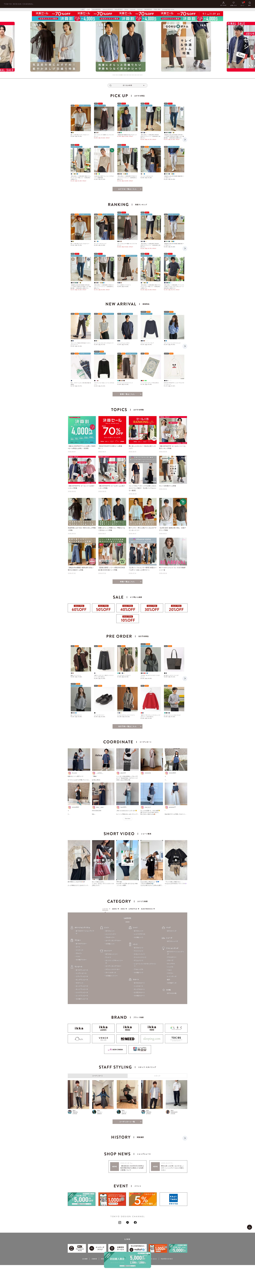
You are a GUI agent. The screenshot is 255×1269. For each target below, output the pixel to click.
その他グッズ (171, 983)
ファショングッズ (172, 948)
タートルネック (110, 972)
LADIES (127, 918)
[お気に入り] (233, 4)
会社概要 (85, 1259)
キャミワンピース (82, 989)
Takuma (75, 1112)
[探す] (249, 4)
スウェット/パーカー (112, 969)
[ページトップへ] (249, 1227)
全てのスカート (139, 983)
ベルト (169, 970)
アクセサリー (171, 957)
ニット (106, 927)
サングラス (171, 963)
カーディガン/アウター (113, 940)
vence (140, 9)
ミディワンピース (82, 976)
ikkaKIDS (119, 9)
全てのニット (110, 931)
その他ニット (110, 944)
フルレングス (138, 969)
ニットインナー (110, 934)
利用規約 (103, 1259)
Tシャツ (108, 957)
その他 (168, 990)
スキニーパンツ (139, 954)
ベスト (78, 956)
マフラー (170, 973)
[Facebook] (135, 1222)
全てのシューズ (172, 941)
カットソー (108, 950)
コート (78, 947)
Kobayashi (174, 1112)
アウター (78, 940)
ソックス (170, 967)
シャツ (135, 927)
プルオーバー (110, 937)
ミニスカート (138, 986)
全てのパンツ (138, 947)
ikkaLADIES (108, 9)
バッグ (168, 927)
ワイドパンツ (138, 951)
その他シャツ (138, 937)
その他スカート (139, 995)
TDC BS (157, 9)
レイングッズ (171, 976)
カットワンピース (82, 986)
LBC (82, 9)
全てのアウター (81, 943)
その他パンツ (138, 972)
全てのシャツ (138, 931)
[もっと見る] (127, 1121)
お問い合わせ (153, 1259)
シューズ (169, 938)
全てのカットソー (111, 954)
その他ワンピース (82, 999)
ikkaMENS (96, 9)
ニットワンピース (82, 995)
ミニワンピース (81, 973)
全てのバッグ (171, 931)
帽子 (168, 979)
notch (132, 9)
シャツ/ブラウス (139, 934)
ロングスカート (139, 989)
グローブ (170, 960)
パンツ (135, 944)
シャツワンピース (82, 992)
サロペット (79, 983)
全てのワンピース (82, 970)
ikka (126, 9)
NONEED (148, 9)
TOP (88, 9)
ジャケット (79, 950)
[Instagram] (119, 1222)
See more (127, 818)
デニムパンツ (138, 960)
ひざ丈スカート (139, 992)
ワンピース (78, 966)
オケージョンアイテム (82, 927)
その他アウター (81, 959)
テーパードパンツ (140, 957)
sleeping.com (168, 9)
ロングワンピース (82, 979)
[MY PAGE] (223, 4)
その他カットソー (111, 975)
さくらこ (99, 1112)
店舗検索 (94, 1259)
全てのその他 (171, 993)
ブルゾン (79, 953)
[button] (3, 47)
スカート (136, 979)
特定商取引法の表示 (167, 1259)
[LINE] (127, 1222)
